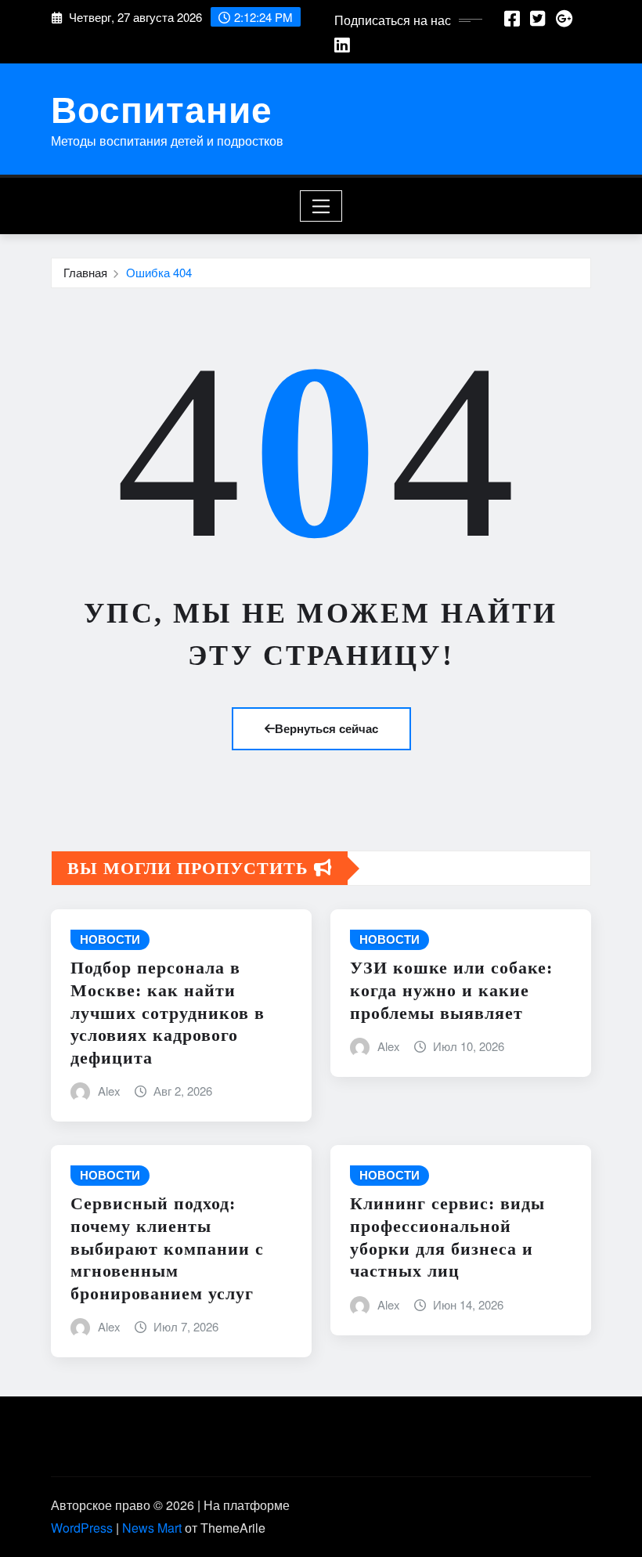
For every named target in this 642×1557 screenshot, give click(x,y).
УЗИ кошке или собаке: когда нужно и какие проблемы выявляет (451, 990)
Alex (109, 1090)
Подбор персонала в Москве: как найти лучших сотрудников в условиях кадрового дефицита (167, 1012)
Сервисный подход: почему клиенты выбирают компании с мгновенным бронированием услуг (167, 1248)
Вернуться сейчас (326, 728)
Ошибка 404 (159, 272)
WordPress (82, 1528)
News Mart (152, 1528)
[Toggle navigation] (321, 206)
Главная (85, 272)
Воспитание (161, 108)
